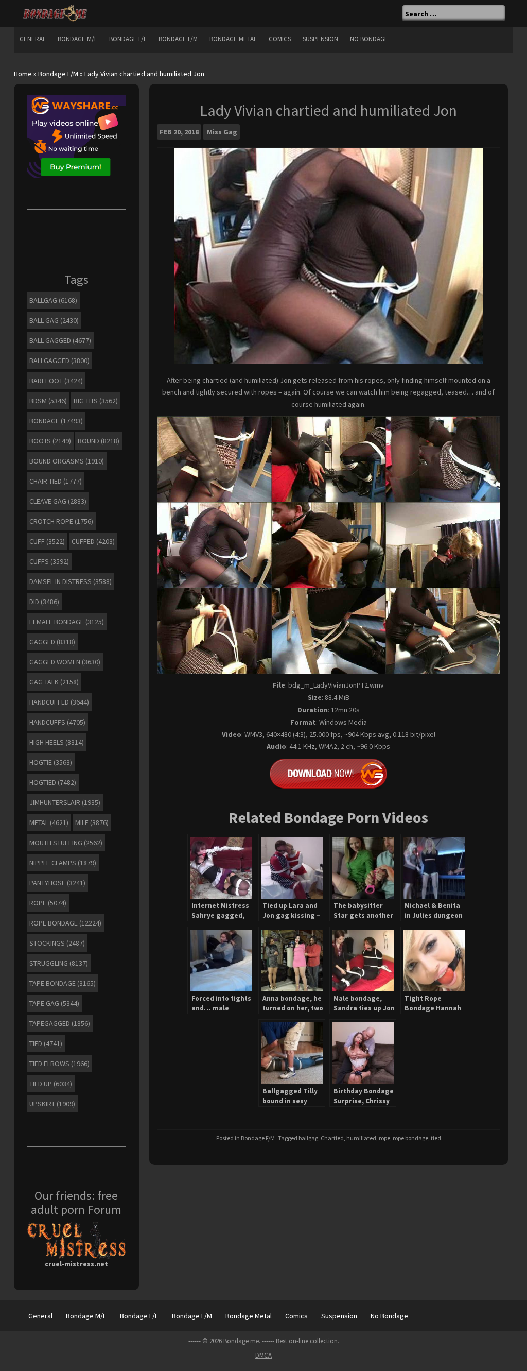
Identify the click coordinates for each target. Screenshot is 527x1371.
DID (44, 601)
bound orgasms (66, 461)
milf (92, 822)
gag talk (54, 682)
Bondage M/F (77, 39)
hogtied (52, 782)
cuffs (49, 561)
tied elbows (59, 1063)
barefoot (56, 380)
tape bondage (62, 983)
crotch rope (61, 521)
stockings (57, 943)
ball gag (54, 320)
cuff (47, 541)
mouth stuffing (65, 842)
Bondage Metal (233, 39)
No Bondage (369, 39)
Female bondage (66, 621)
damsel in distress (70, 581)
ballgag (308, 1138)
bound (98, 440)
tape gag (54, 1003)
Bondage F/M (178, 39)
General (33, 39)
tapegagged (59, 1023)
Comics (280, 39)
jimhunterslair (64, 802)
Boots (50, 440)
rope (384, 1138)
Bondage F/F (128, 39)
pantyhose (57, 882)
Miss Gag (222, 131)
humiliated (361, 1138)
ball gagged (60, 340)
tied (436, 1138)
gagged (52, 641)
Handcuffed (59, 702)
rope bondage (410, 1138)
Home (23, 73)
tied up (50, 1083)
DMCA (263, 1355)
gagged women (64, 661)
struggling (58, 963)
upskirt (52, 1103)
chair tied (55, 481)
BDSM (48, 400)
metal (48, 822)
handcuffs (57, 722)
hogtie (50, 762)
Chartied (332, 1138)
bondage (56, 420)
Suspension (320, 39)
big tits (96, 400)
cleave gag (57, 501)
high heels (56, 742)
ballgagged (59, 360)
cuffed (93, 541)
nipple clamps (62, 862)
